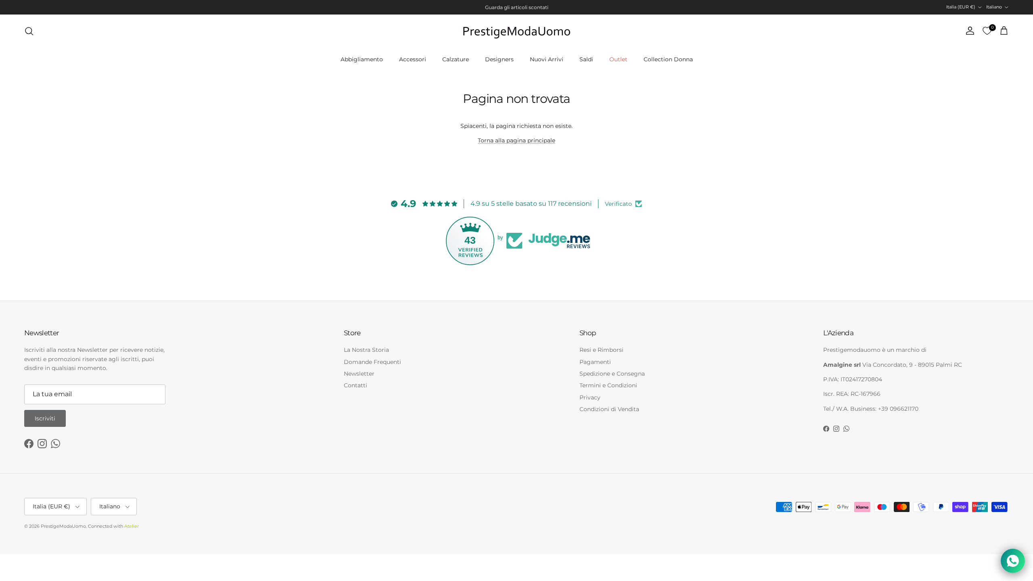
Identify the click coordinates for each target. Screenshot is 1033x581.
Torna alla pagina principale (516, 140)
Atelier (131, 526)
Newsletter (359, 373)
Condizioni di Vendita (609, 409)
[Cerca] (29, 31)
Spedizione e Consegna (612, 373)
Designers (499, 59)
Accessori (412, 59)
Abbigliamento (362, 59)
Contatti (355, 385)
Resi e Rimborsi (601, 349)
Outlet (618, 59)
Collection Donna (668, 59)
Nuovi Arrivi (546, 59)
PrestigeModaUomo (63, 526)
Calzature (455, 59)
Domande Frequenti (372, 362)
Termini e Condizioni (608, 385)
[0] (987, 31)
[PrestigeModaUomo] (516, 31)
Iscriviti (45, 418)
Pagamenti (595, 362)
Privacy (589, 397)
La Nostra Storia (366, 349)
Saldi (586, 59)
